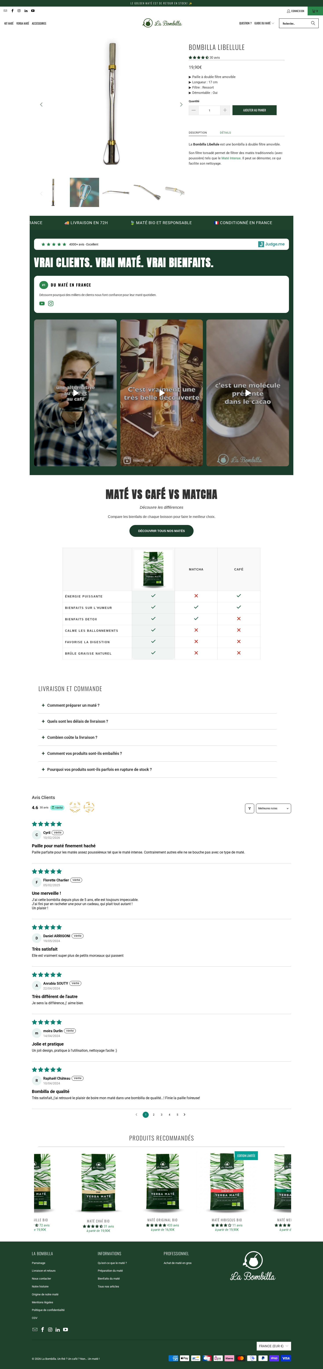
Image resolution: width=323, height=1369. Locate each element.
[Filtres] (249, 808)
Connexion (297, 11)
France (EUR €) (271, 1346)
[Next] (181, 104)
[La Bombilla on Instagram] (19, 11)
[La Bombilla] (161, 23)
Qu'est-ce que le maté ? (112, 1263)
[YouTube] (42, 304)
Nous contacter (41, 1278)
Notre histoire (40, 1286)
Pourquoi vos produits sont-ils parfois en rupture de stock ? (99, 769)
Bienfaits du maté (109, 1278)
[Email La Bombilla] (5, 11)
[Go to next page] (185, 1115)
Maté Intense (231, 158)
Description (198, 132)
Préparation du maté (110, 1270)
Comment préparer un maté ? (73, 705)
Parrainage (38, 1263)
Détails (225, 132)
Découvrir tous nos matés (161, 531)
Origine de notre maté (45, 1294)
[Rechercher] (313, 23)
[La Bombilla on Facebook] (12, 11)
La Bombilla (49, 1358)
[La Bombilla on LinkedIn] (26, 11)
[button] (264, 23)
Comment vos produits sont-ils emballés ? (84, 753)
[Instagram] (50, 304)
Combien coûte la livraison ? (72, 737)
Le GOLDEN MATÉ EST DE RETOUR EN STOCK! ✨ (161, 3)
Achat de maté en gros (178, 1263)
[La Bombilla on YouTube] (32, 11)
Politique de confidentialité (48, 1310)
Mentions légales (42, 1302)
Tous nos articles (108, 1286)
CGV (34, 1318)
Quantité (194, 101)
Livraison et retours (44, 1270)
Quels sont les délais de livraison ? (77, 721)
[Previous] (41, 104)
